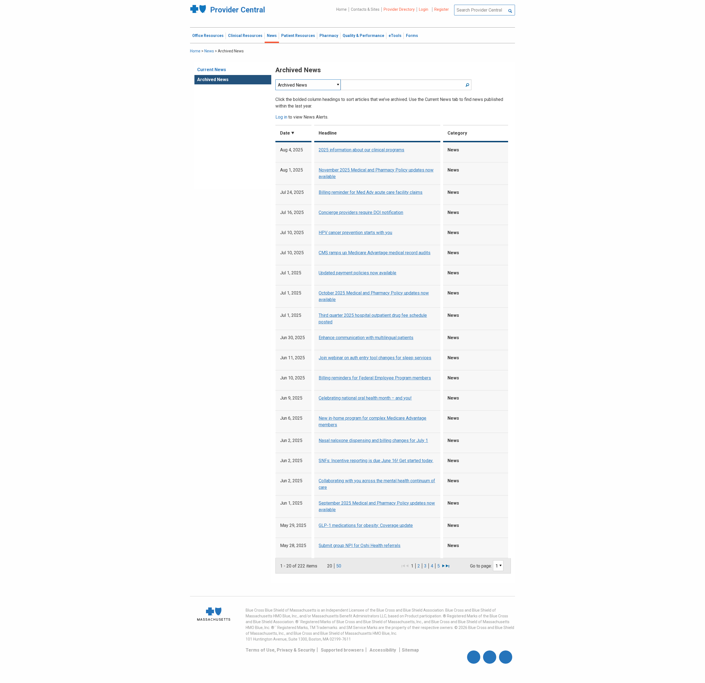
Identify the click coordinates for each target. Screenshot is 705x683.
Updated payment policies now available (357, 272)
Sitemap (410, 650)
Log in (281, 117)
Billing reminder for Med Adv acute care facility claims (370, 192)
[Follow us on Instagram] (489, 657)
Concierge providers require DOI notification (361, 212)
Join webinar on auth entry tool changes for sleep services (375, 357)
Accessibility (383, 650)
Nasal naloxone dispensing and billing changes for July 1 (373, 440)
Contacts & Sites (365, 9)
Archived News (213, 79)
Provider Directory (399, 9)
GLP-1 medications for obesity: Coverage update (366, 525)
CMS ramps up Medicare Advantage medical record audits (374, 252)
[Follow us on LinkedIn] (505, 657)
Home (341, 9)
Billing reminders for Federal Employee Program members (375, 378)
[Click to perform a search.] (510, 11)
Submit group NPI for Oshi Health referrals (359, 545)
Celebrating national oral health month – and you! (365, 398)
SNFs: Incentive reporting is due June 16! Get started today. (376, 460)
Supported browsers (342, 650)
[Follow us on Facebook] (473, 657)
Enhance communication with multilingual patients (366, 337)
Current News (211, 69)
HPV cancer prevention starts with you (355, 232)
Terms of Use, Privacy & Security (280, 650)
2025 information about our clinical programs (361, 149)
